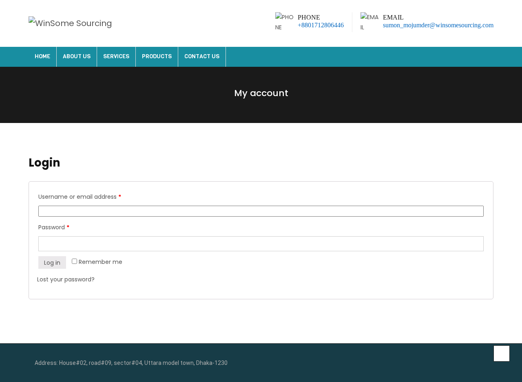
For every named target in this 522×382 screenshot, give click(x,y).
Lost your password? (66, 279)
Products (157, 56)
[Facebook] (472, 363)
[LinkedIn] (485, 363)
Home (42, 56)
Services (116, 56)
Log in (52, 263)
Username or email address (79, 197)
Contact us (201, 56)
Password (53, 227)
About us (77, 56)
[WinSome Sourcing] (70, 23)
